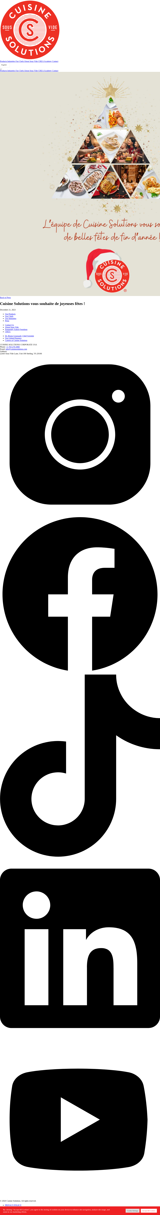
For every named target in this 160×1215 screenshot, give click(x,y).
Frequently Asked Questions (16, 329)
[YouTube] (80, 1199)
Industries (11, 61)
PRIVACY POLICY (13, 1205)
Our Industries (10, 318)
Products (3, 61)
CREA (7, 332)
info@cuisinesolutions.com (16, 349)
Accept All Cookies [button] (148, 1211)
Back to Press (5, 297)
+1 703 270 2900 (13, 347)
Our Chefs (20, 61)
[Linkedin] (80, 856)
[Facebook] (80, 673)
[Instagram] (80, 513)
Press (7, 321)
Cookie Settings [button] (132, 1211)
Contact (55, 61)
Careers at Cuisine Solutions (16, 340)
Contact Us (9, 325)
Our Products (10, 314)
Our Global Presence (13, 338)
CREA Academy (45, 61)
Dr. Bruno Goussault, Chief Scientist (19, 336)
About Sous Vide (31, 61)
